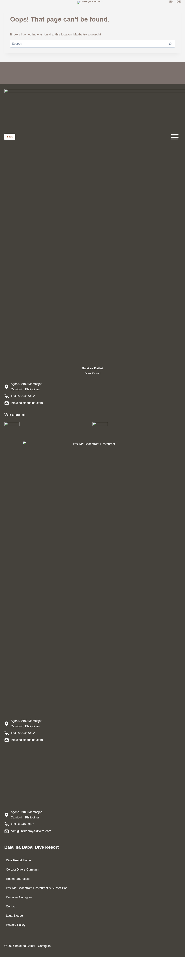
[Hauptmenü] (175, 137)
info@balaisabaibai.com (27, 403)
